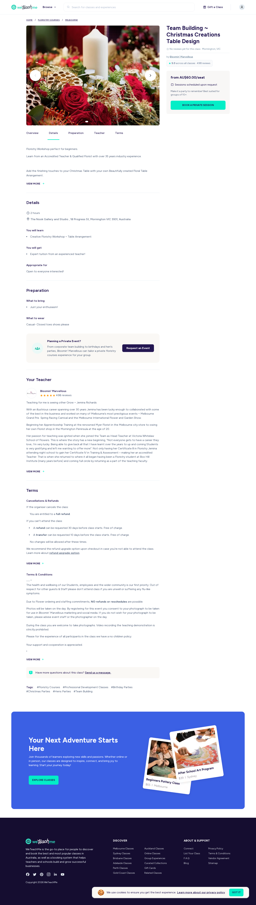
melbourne (71, 20)
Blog (186, 863)
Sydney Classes (121, 853)
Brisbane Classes (122, 858)
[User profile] (242, 7)
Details (53, 133)
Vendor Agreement (218, 858)
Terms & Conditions (219, 853)
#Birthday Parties (122, 687)
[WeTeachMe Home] (60, 841)
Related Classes (153, 872)
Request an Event (138, 348)
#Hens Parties (62, 691)
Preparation (76, 133)
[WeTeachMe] (24, 7)
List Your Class (192, 853)
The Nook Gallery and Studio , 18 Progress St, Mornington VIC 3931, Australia (80, 219)
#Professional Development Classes (85, 687)
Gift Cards (150, 868)
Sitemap (213, 863)
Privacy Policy (215, 848)
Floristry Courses (49, 20)
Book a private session (198, 105)
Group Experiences (154, 858)
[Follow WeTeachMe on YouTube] (62, 874)
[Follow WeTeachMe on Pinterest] (42, 874)
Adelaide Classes (122, 863)
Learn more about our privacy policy (201, 892)
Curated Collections (155, 863)
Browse (47, 7)
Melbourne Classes (123, 848)
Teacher (99, 133)
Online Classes (152, 853)
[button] (86, 121)
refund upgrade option (64, 553)
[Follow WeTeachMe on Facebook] (28, 874)
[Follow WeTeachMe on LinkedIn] (55, 874)
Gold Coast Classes (124, 872)
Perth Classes (120, 868)
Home (29, 20)
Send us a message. (98, 672)
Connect (188, 848)
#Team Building (83, 691)
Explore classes (43, 780)
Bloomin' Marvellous (181, 56)
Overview (32, 133)
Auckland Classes (154, 848)
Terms (119, 133)
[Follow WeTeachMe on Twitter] (35, 874)
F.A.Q (186, 858)
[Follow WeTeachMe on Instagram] (48, 874)
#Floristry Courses (48, 687)
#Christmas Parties (38, 691)
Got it (236, 892)
